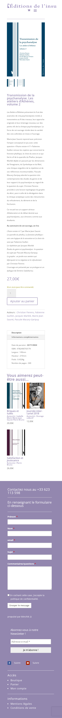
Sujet (11, 552)
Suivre (17, 662)
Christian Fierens (25, 312)
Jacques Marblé (23, 315)
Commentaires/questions (22, 563)
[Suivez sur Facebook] (9, 663)
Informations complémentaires (25, 337)
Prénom (13, 516)
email (11, 540)
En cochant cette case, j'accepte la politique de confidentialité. (26, 597)
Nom (11, 528)
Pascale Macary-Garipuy (27, 319)
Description (17, 332)
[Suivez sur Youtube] (28, 663)
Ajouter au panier (22, 301)
